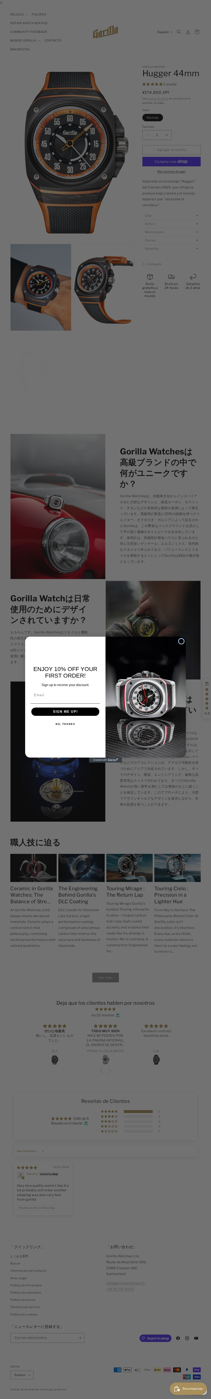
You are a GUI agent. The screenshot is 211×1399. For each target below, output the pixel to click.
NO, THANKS (65, 724)
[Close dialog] (181, 641)
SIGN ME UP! (65, 711)
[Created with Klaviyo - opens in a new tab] (105, 760)
